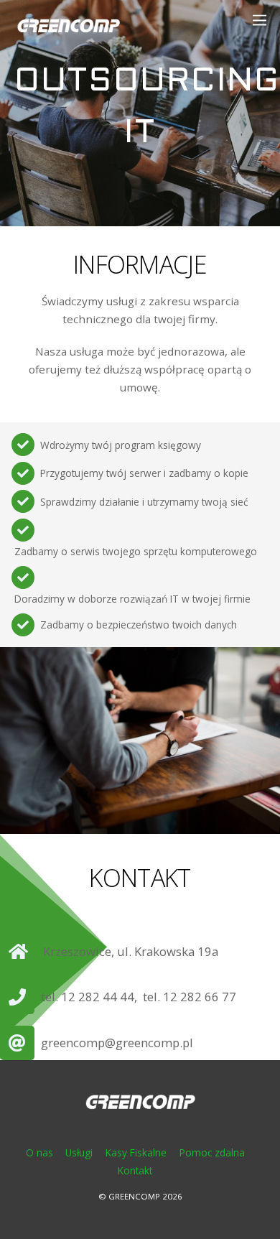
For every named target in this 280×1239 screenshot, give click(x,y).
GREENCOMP (134, 1196)
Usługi (79, 1152)
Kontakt (135, 1170)
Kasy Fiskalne (136, 1152)
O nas (39, 1152)
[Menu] (266, 20)
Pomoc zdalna (212, 1152)
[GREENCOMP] (68, 38)
